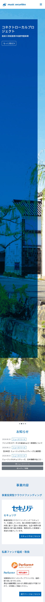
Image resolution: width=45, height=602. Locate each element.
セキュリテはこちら (30, 536)
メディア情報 (23, 468)
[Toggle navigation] (40, 4)
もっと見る (8, 43)
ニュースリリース (23, 464)
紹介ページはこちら (30, 594)
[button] (1, 210)
